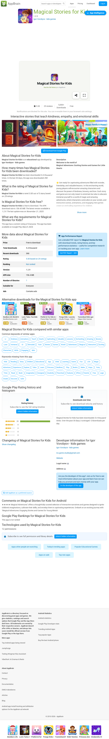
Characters (7, 350)
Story (22, 362)
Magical (82, 345)
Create (5, 379)
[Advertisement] (54, 42)
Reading (14, 362)
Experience (17, 367)
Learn (42, 367)
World (63, 345)
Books (75, 367)
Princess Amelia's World (84, 737)
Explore (26, 367)
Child (57, 362)
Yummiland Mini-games (85, 317)
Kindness (14, 339)
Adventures (72, 345)
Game (73, 362)
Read (13, 373)
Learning (65, 362)
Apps (72, 4)
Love (5, 345)
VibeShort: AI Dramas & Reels (13, 659)
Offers (78, 373)
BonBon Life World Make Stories (11, 317)
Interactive (92, 345)
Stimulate (31, 345)
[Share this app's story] (75, 95)
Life (88, 362)
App (49, 362)
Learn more (84, 249)
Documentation (7, 684)
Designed (40, 373)
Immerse (14, 345)
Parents (86, 373)
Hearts (41, 339)
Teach (34, 339)
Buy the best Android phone (48, 640)
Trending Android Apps (46, 629)
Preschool (60, 373)
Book (21, 373)
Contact (5, 673)
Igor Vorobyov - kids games (67, 447)
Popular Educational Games (86, 547)
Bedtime (59, 367)
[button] (81, 463)
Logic (102, 373)
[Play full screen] (84, 95)
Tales (34, 367)
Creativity (50, 373)
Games (55, 345)
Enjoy (90, 367)
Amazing (90, 339)
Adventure (7, 367)
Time (5, 373)
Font (39, 345)
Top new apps (64, 555)
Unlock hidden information (27, 411)
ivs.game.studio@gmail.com (68, 453)
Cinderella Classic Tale (96, 737)
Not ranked (30, 264)
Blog (3, 701)
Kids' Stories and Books (72, 737)
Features (70, 373)
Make (83, 367)
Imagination (30, 373)
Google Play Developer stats (48, 624)
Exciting (101, 345)
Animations (24, 339)
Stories (47, 345)
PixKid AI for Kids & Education (48, 317)
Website (59, 458)
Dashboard (91, 4)
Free (94, 373)
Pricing (80, 4)
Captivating (51, 339)
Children (30, 362)
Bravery (98, 339)
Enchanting (80, 339)
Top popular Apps (44, 635)
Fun (81, 362)
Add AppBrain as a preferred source (18, 493)
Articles (5, 695)
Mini (33, 350)
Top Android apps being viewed (13, 643)
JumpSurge (6, 648)
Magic (96, 362)
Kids (5, 362)
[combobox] (51, 3)
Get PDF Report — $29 (68, 253)
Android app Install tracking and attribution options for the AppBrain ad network (17, 707)
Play (67, 367)
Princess (50, 367)
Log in (103, 4)
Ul (22, 345)
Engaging (24, 350)
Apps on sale (44, 555)
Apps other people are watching (24, 547)
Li (5, 339)
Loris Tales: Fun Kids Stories (29, 317)
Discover (14, 379)
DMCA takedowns (8, 690)
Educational (39, 362)
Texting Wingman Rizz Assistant (14, 654)
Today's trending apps (56, 547)
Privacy (4, 679)
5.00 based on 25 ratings (36, 259)
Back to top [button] (103, 717)
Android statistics (44, 618)
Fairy (98, 367)
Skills (16, 350)
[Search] (64, 4)
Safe (22, 379)
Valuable (60, 339)
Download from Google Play (55, 151)
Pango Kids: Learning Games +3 (67, 317)
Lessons (69, 339)
